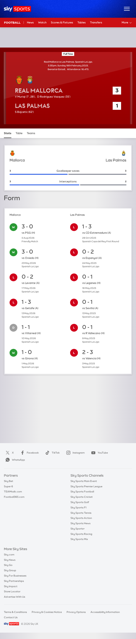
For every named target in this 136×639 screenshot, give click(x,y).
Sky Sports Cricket (81, 497)
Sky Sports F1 (78, 507)
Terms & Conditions (15, 612)
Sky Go (8, 565)
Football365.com (14, 497)
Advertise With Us (14, 597)
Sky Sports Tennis (80, 513)
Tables (81, 22)
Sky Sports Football (82, 491)
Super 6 (8, 486)
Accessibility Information (105, 612)
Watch (42, 22)
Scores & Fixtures (62, 22)
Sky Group (10, 570)
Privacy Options (76, 612)
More (125, 22)
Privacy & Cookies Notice (47, 612)
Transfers (96, 22)
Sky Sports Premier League (86, 486)
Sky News (9, 560)
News (30, 22)
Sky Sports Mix (79, 539)
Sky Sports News (80, 523)
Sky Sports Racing (81, 534)
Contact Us (11, 617)
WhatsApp (18, 460)
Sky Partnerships (14, 581)
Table (19, 133)
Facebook (33, 452)
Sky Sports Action (81, 518)
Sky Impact (10, 586)
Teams (31, 133)
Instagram (79, 452)
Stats (7, 133)
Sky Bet (8, 481)
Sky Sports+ (77, 528)
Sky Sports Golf (79, 502)
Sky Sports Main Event (83, 481)
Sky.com (9, 554)
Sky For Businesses (15, 575)
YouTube (103, 452)
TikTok (56, 452)
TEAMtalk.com (13, 491)
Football (12, 22)
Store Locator (12, 591)
